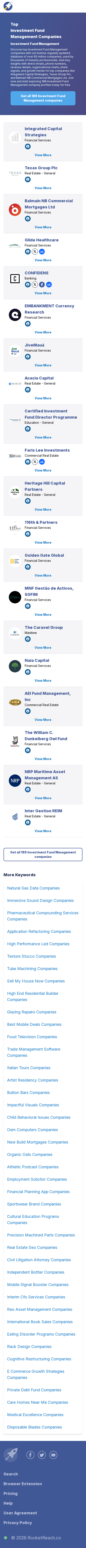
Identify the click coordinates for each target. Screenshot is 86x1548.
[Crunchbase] (42, 251)
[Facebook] (42, 284)
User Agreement (20, 1513)
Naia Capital (37, 660)
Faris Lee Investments (47, 450)
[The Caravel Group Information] (15, 633)
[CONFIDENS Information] (15, 279)
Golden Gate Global (44, 555)
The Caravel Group (44, 627)
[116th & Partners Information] (15, 528)
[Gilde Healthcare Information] (15, 246)
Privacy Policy (18, 1522)
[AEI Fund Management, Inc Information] (15, 702)
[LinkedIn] (28, 146)
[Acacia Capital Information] (15, 384)
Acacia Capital (39, 378)
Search (11, 1474)
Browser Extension (23, 1483)
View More (43, 155)
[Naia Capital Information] (15, 666)
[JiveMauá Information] (15, 351)
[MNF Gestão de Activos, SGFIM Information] (15, 597)
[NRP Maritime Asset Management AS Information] (15, 780)
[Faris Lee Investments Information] (15, 456)
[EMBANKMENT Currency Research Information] (15, 315)
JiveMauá (34, 345)
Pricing (11, 1493)
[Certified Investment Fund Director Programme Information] (15, 420)
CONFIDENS (37, 273)
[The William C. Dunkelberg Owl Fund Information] (15, 741)
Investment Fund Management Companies (36, 33)
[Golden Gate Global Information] (15, 561)
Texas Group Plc (41, 168)
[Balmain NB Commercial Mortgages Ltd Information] (15, 210)
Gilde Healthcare (42, 240)
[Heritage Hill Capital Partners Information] (15, 492)
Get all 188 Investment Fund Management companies (43, 98)
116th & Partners (41, 522)
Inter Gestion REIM (43, 811)
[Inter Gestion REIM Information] (15, 817)
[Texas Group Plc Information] (15, 174)
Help (8, 1503)
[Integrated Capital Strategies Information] (15, 138)
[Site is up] (5, 1538)
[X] (35, 251)
